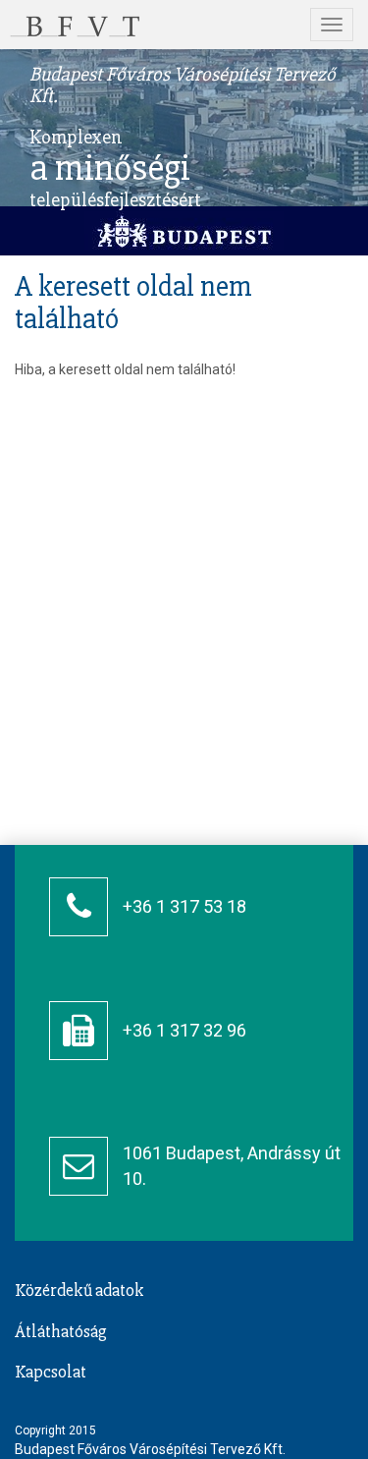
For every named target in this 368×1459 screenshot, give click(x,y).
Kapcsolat (50, 1371)
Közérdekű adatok (79, 1290)
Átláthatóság (61, 1331)
